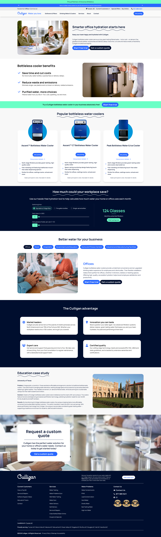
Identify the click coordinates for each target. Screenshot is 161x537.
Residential (20, 9)
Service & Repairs (22, 493)
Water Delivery (53, 503)
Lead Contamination (88, 497)
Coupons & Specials (55, 517)
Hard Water (85, 500)
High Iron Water (86, 510)
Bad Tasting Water (87, 507)
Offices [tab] (28, 247)
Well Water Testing (55, 497)
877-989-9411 (137, 9)
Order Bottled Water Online (57, 514)
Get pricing (138, 13)
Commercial (33, 9)
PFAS (83, 493)
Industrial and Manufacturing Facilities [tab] (121, 247)
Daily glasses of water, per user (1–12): (43, 222)
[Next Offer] (142, 5)
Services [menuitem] (81, 13)
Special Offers (115, 9)
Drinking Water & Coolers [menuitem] (68, 13)
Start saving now (113, 220)
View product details (36, 159)
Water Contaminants (88, 490)
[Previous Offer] (18, 5)
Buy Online (125, 9)
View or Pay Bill (21, 490)
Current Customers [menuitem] (102, 9)
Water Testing (53, 490)
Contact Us (120, 490)
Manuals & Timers (22, 500)
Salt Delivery (53, 507)
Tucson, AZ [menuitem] (91, 9)
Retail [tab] (37, 247)
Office (27, 9)
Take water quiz (129, 477)
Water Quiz (52, 500)
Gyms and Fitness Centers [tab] (92, 247)
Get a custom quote (100, 47)
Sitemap (53, 533)
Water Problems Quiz (55, 493)
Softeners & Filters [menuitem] (51, 13)
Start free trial (81, 47)
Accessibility (61, 533)
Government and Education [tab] (66, 247)
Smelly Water (86, 503)
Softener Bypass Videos (24, 497)
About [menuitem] (89, 13)
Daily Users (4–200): (38, 213)
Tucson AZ (29, 523)
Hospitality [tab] (47, 247)
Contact (96, 13)
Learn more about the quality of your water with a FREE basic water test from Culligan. (80, 5)
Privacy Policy (46, 533)
